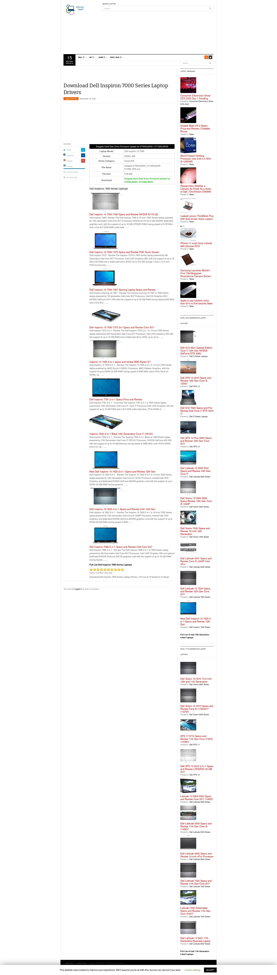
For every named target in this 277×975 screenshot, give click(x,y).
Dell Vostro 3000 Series (199, 684)
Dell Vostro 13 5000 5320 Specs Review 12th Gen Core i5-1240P (196, 501)
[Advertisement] (158, 31)
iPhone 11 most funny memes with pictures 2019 (196, 244)
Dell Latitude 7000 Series (199, 597)
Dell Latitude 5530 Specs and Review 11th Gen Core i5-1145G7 (196, 826)
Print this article (72, 177)
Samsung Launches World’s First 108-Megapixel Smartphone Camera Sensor (195, 273)
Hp (90, 57)
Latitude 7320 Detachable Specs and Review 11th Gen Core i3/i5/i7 (195, 910)
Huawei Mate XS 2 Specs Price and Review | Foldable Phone (195, 128)
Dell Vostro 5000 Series (199, 506)
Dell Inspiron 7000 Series (199, 627)
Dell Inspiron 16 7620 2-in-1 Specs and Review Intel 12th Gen (122, 509)
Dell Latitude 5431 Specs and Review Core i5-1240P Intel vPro (196, 561)
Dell (80, 57)
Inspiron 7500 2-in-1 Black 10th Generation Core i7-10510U (121, 433)
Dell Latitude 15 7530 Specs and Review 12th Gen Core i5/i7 (195, 591)
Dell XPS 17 (194, 744)
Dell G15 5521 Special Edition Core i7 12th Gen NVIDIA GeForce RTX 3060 (196, 350)
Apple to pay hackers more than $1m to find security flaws (196, 302)
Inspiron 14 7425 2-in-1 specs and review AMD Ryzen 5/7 (120, 361)
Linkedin (70, 166)
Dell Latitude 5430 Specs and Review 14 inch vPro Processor (197, 855)
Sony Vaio (114, 57)
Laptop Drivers (71, 98)
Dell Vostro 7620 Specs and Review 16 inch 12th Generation (195, 531)
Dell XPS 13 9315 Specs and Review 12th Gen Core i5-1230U (195, 380)
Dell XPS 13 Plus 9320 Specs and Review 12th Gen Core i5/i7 (196, 440)
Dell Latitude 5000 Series (199, 476)
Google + (70, 161)
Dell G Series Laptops (198, 356)
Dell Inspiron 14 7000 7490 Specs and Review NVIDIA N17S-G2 (123, 214)
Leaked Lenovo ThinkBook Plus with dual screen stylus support (197, 217)
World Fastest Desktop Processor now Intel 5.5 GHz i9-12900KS (195, 158)
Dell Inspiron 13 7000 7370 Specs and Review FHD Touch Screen (124, 252)
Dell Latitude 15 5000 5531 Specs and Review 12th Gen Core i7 (195, 471)
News (191, 134)
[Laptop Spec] (74, 9)
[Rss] (206, 57)
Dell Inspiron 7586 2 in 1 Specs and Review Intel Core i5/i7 (120, 546)
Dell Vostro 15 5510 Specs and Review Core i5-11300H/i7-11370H (196, 708)
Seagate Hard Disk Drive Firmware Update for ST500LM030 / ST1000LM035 (147, 180)
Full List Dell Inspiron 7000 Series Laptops (110, 564)
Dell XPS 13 (194, 386)
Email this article (72, 172)
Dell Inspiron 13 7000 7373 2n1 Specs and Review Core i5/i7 (121, 327)
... (128, 227)
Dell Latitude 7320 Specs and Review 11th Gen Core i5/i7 (196, 882)
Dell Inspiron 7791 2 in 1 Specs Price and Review (115, 399)
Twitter (69, 150)
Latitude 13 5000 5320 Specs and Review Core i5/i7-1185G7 (196, 797)
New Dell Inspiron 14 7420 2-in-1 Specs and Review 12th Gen (122, 471)
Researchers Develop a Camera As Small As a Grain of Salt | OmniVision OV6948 (195, 188)
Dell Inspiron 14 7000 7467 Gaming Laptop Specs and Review (122, 289)
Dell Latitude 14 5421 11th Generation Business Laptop (195, 939)
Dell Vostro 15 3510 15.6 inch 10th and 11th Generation (196, 680)
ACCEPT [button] (210, 970)
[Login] (210, 57)
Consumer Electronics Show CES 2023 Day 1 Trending (195, 97)
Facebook (70, 155)
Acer (101, 57)
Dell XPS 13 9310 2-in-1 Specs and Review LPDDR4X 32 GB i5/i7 (196, 769)
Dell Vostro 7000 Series (199, 536)
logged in (78, 589)
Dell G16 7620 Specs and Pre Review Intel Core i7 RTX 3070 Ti (196, 410)
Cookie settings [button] (192, 970)
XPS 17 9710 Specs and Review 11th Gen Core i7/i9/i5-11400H (196, 739)
